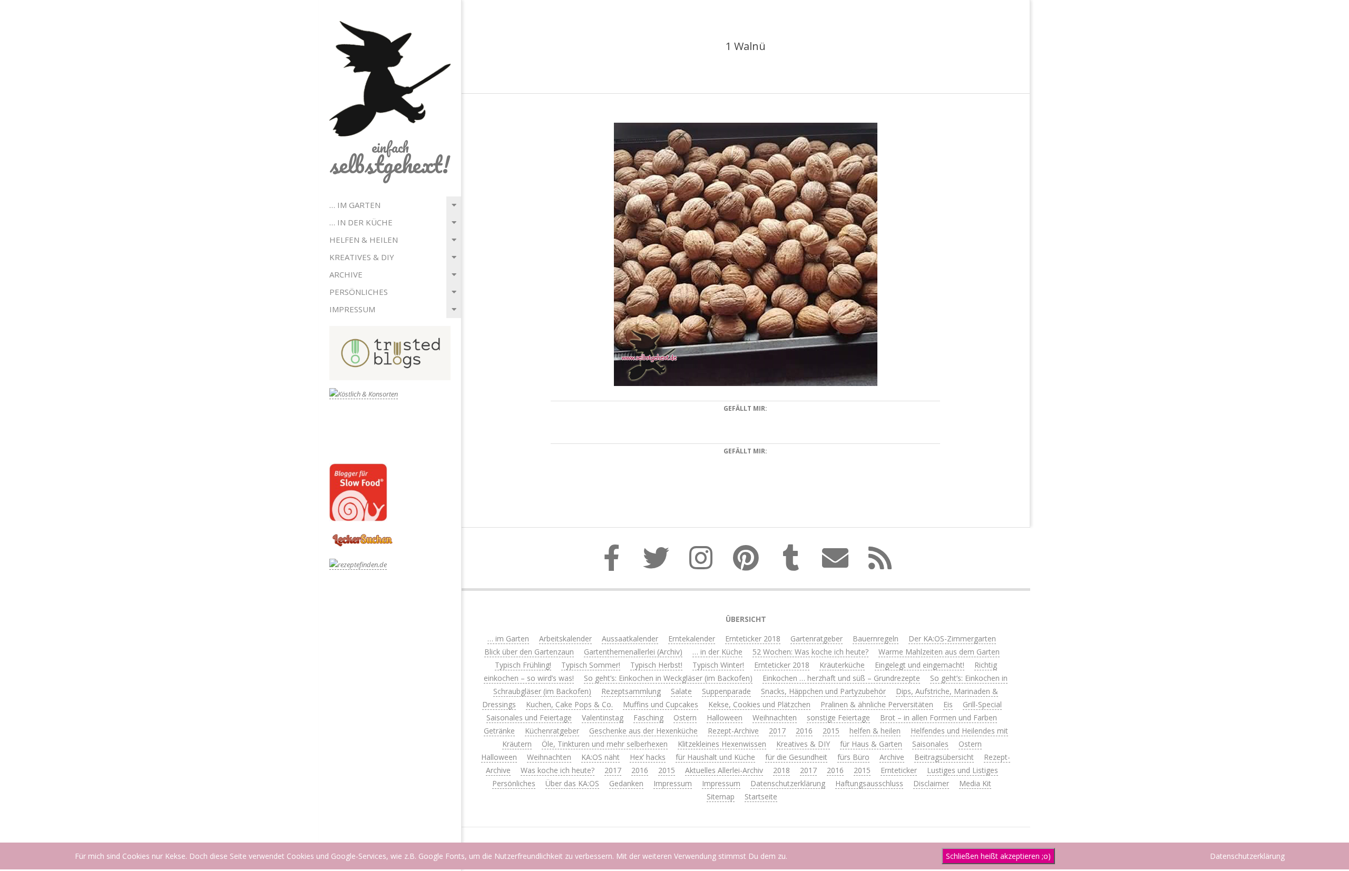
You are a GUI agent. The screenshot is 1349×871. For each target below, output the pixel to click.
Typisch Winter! (718, 665)
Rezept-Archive (733, 731)
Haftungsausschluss (869, 783)
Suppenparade (726, 691)
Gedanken (626, 783)
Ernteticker (899, 770)
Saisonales (930, 744)
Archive (346, 274)
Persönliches (358, 291)
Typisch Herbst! (656, 665)
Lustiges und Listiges (962, 770)
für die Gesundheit (796, 757)
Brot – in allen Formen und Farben (938, 717)
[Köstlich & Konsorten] (363, 394)
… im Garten (354, 205)
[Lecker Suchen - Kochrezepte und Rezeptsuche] (362, 535)
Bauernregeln (875, 639)
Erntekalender (691, 639)
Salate (681, 691)
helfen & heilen (363, 239)
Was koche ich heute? (557, 770)
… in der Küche (361, 222)
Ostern (685, 717)
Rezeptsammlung (631, 691)
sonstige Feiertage (838, 717)
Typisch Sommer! (590, 665)
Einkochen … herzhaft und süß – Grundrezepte (841, 678)
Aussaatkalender (630, 639)
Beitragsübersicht (944, 757)
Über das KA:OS (572, 783)
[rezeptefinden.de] (358, 565)
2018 (781, 770)
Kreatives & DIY (361, 257)
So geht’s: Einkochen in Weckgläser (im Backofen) (668, 678)
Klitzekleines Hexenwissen (722, 744)
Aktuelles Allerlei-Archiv (724, 770)
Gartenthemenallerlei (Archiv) (633, 652)
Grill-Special (982, 704)
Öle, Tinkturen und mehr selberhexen (605, 744)
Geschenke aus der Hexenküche (643, 731)
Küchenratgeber (552, 731)
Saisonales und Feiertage (529, 717)
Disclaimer (931, 783)
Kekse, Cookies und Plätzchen (759, 704)
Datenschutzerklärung (787, 783)
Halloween (724, 717)
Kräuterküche (842, 665)
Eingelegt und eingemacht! (919, 665)
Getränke (499, 731)
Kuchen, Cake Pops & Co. (569, 704)
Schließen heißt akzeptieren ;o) (998, 856)
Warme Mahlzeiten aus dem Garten (939, 652)
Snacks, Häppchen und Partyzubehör (823, 691)
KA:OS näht (600, 757)
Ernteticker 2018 (752, 639)
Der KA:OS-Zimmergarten (952, 639)
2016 (804, 731)
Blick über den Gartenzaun (529, 652)
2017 (777, 731)
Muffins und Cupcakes (660, 704)
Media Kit (975, 783)
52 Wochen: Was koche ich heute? (810, 652)
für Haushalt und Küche (715, 757)
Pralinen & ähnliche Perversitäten (876, 704)
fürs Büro (853, 757)
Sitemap (721, 796)
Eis (948, 704)
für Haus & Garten (871, 744)
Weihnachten (774, 717)
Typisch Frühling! (523, 665)
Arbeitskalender (565, 639)
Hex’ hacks (648, 757)
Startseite (761, 796)
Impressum (352, 309)
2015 (831, 731)
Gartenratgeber (816, 639)
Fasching (648, 717)
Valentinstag (602, 717)
